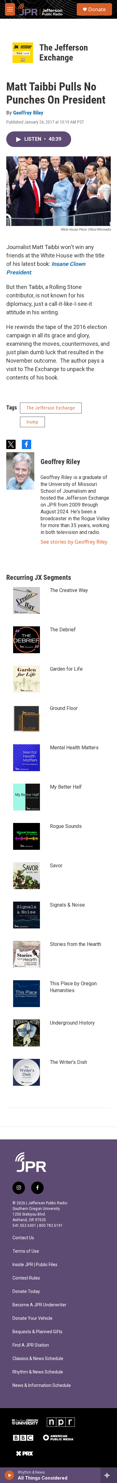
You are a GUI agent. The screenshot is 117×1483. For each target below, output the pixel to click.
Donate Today (26, 1291)
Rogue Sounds (66, 826)
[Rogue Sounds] (26, 836)
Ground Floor (64, 708)
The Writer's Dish (68, 1062)
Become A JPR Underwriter (39, 1305)
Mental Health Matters (74, 748)
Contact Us (23, 1238)
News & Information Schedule (41, 1385)
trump (32, 421)
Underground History (72, 1023)
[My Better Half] (26, 797)
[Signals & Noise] (26, 915)
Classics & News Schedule (37, 1358)
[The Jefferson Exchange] (22, 52)
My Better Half (66, 787)
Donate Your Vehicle (32, 1318)
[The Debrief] (26, 639)
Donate (97, 9)
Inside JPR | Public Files (34, 1264)
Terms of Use (25, 1251)
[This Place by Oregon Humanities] (26, 993)
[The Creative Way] (26, 600)
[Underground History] (26, 1033)
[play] (9, 1475)
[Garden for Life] (26, 679)
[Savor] (26, 875)
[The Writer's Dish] (26, 1072)
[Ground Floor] (26, 718)
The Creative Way (69, 590)
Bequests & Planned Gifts (37, 1331)
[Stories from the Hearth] (26, 954)
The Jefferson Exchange (63, 52)
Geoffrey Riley (28, 113)
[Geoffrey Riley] (20, 471)
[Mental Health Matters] (26, 757)
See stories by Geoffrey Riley (74, 541)
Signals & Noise (67, 905)
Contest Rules (26, 1278)
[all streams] (108, 1475)
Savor (56, 866)
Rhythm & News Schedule (37, 1372)
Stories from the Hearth (75, 944)
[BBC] (23, 1437)
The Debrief (63, 630)
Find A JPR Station (30, 1345)
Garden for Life (66, 669)
